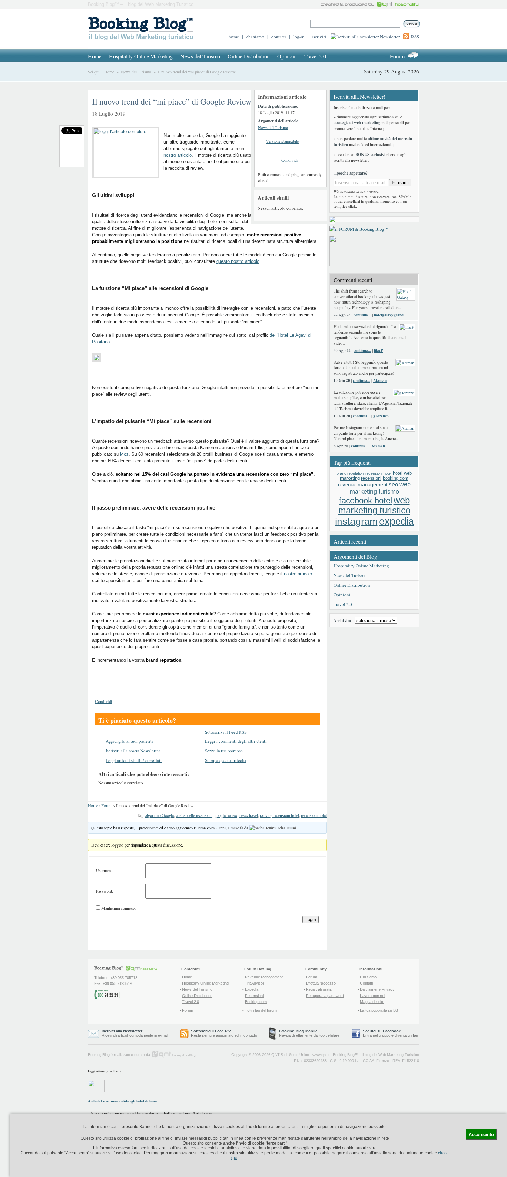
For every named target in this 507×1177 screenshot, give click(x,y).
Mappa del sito (372, 1002)
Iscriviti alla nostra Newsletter (133, 751)
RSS (415, 36)
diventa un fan (406, 1035)
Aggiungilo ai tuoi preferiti (129, 741)
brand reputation (350, 473)
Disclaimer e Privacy (377, 989)
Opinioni (287, 56)
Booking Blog (344, 1054)
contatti (278, 36)
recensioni (371, 478)
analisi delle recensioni (194, 815)
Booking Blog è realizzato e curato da (119, 1054)
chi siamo (255, 36)
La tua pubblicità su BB (379, 1010)
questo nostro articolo (237, 261)
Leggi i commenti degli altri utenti (236, 741)
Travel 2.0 (315, 56)
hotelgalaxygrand (389, 315)
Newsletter (390, 36)
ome (94, 56)
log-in (299, 36)
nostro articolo (177, 155)
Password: (104, 891)
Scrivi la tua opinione (224, 751)
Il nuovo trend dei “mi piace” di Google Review (171, 101)
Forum (397, 56)
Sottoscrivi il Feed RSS (226, 732)
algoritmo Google (159, 815)
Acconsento (481, 1134)
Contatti (366, 983)
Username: (104, 870)
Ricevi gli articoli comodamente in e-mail (135, 1033)
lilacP (378, 350)
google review (226, 815)
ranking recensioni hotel (279, 815)
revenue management (362, 484)
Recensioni (254, 995)
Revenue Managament (264, 977)
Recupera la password (325, 995)
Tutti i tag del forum (261, 1010)
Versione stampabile (282, 141)
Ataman (380, 380)
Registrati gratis (319, 989)
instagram (356, 521)
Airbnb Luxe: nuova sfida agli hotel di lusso (122, 1101)
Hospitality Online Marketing (141, 56)
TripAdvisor (254, 983)
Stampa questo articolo (225, 760)
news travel (248, 815)
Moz (124, 454)
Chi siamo (368, 977)
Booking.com (256, 1002)
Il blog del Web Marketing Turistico (390, 1054)
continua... (362, 315)
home (234, 36)
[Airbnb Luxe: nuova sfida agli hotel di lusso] (96, 1091)
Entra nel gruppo (376, 1035)
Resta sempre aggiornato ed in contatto (224, 1033)
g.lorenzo (381, 416)
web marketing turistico (374, 505)
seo (393, 484)
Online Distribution (249, 56)
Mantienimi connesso (118, 908)
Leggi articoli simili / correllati (134, 760)
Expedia (251, 989)
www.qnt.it (320, 1054)
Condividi (289, 160)
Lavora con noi (372, 995)
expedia (396, 521)
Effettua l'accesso (321, 983)
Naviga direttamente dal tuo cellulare (309, 1033)
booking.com (395, 478)
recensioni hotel (314, 815)
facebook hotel (365, 500)
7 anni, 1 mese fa (229, 827)
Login (310, 919)
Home (109, 72)
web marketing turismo (380, 488)
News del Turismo (200, 56)
